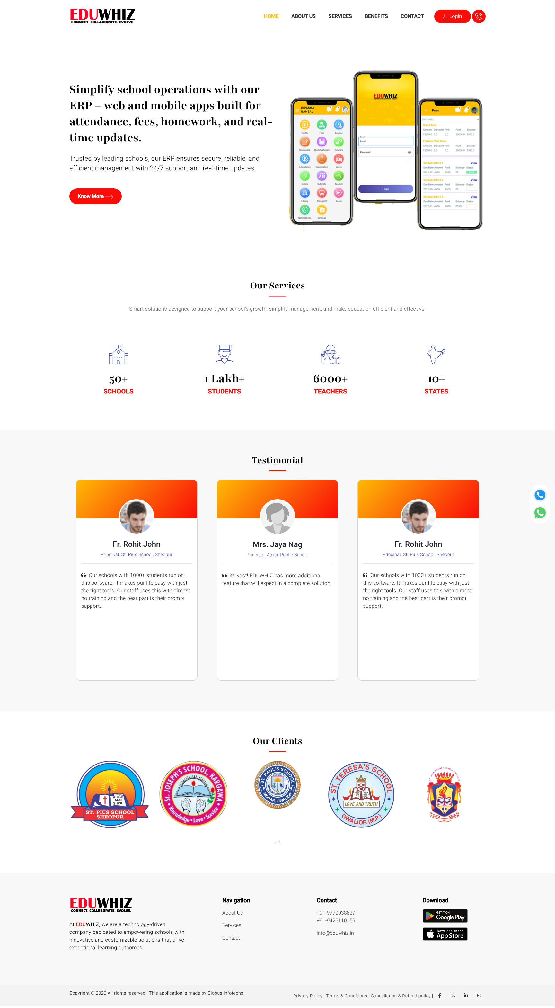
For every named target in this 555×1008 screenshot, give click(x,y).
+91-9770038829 (336, 913)
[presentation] (275, 843)
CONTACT (412, 16)
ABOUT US (303, 16)
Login (455, 16)
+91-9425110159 (336, 920)
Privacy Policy (307, 995)
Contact (231, 938)
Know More (91, 196)
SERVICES (340, 16)
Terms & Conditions (346, 995)
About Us (232, 913)
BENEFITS (376, 16)
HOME (271, 16)
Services (231, 925)
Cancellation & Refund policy (401, 995)
